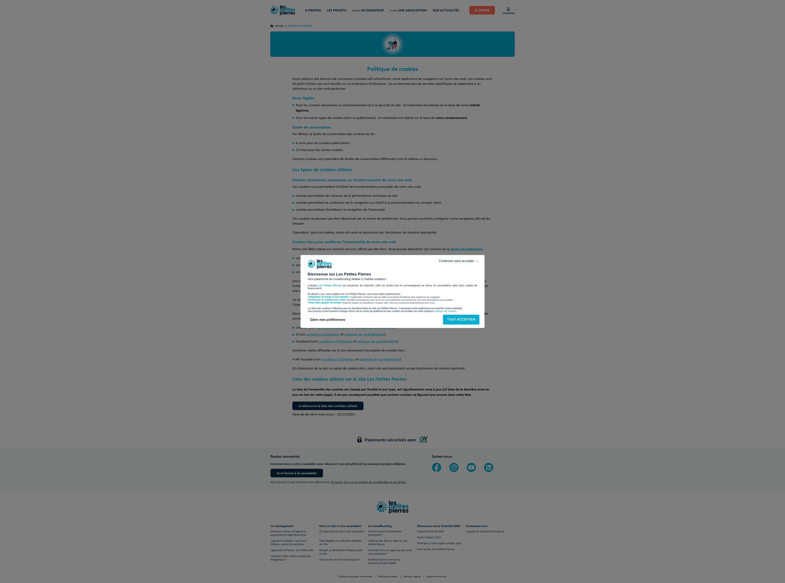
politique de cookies (445, 311)
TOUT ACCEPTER (461, 319)
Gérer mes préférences (327, 319)
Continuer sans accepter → (458, 261)
